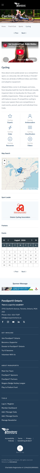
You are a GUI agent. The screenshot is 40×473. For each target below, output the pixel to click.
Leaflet (24, 189)
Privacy (28, 438)
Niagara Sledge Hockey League (13, 383)
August (17, 240)
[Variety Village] (20, 289)
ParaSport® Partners (9, 379)
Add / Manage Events (10, 416)
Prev (16, 33)
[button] (3, 5)
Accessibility (9, 438)
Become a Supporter (9, 342)
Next (23, 33)
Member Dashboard (9, 408)
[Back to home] (20, 5)
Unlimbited (13, 462)
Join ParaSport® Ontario (11, 338)
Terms (20, 438)
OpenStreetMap (33, 189)
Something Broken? (25, 441)
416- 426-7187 (13, 315)
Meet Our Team (7, 371)
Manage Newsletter (9, 420)
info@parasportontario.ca (11, 318)
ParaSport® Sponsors (10, 375)
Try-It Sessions (7, 350)
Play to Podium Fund (9, 387)
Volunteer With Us (9, 354)
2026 (23, 240)
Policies (11, 441)
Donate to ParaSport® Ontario (13, 346)
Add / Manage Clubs (9, 412)
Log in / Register (8, 404)
